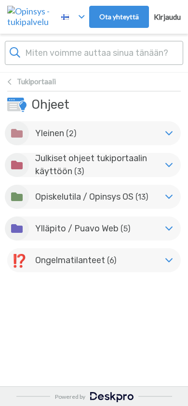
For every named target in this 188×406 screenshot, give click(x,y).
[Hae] (15, 51)
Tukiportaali (36, 81)
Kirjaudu (167, 17)
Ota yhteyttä (119, 17)
